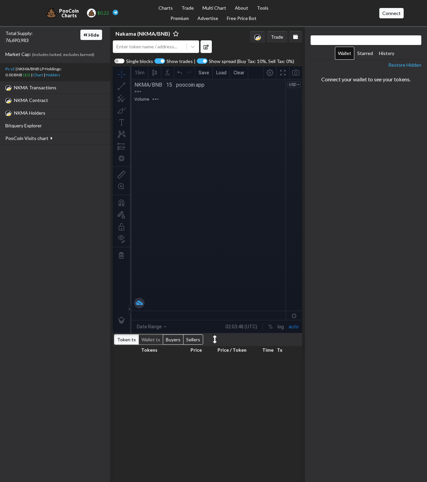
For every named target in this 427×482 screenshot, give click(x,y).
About (241, 8)
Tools (263, 8)
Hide (93, 35)
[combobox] (149, 47)
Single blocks (139, 61)
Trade (187, 8)
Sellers (193, 339)
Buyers (173, 339)
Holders (53, 74)
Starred (365, 53)
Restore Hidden (404, 65)
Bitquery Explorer (23, 125)
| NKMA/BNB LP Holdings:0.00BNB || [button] (33, 71)
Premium (179, 18)
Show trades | (180, 61)
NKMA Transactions (35, 87)
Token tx (126, 339)
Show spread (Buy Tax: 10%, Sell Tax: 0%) (251, 61)
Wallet (344, 53)
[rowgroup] (207, 416)
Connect (391, 13)
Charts (165, 8)
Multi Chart (214, 8)
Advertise (207, 18)
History (386, 53)
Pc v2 (10, 68)
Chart (38, 74)
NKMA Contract (31, 100)
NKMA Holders (29, 113)
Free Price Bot (242, 18)
